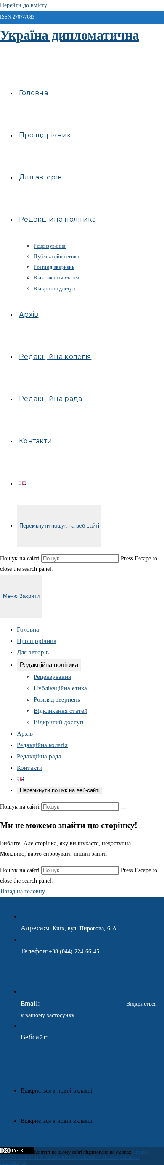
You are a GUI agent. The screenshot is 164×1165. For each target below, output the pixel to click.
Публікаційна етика (60, 688)
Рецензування (52, 676)
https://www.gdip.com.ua (78, 1037)
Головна (28, 629)
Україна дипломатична (69, 35)
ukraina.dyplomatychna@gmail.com (83, 1004)
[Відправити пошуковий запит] (124, 808)
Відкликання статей (60, 710)
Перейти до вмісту (23, 5)
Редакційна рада (39, 756)
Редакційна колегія (42, 745)
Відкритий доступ (58, 722)
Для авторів (33, 652)
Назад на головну (22, 891)
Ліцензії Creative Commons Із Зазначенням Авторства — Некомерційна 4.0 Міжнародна (74, 1157)
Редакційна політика (49, 664)
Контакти (29, 767)
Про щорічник (36, 640)
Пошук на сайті (20, 558)
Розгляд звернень (57, 699)
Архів (25, 733)
